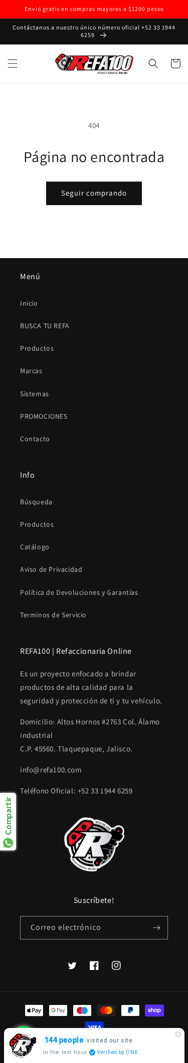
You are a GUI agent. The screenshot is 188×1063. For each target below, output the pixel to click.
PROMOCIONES (44, 416)
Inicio (29, 303)
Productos (37, 348)
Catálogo (35, 546)
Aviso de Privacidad (51, 569)
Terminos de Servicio (53, 614)
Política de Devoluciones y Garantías (79, 592)
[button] (13, 64)
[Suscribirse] (156, 927)
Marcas (31, 370)
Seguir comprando (94, 193)
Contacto (35, 438)
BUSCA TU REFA (45, 325)
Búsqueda (36, 501)
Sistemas (34, 393)
